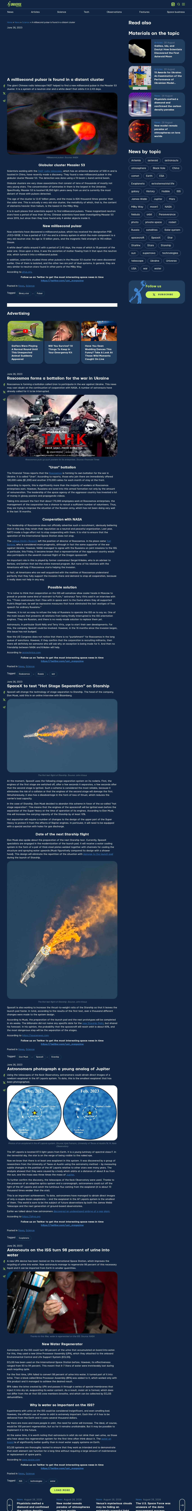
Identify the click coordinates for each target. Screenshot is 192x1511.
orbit (149, 214)
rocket (172, 222)
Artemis (136, 160)
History (150, 191)
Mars (172, 199)
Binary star (24, 294)
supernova (149, 253)
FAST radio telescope (50, 171)
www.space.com (31, 1459)
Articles (35, 12)
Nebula (135, 214)
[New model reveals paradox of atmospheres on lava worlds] (140, 131)
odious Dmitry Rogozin (24, 541)
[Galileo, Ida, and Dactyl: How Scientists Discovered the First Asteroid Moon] (140, 51)
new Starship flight (93, 1023)
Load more (62, 1490)
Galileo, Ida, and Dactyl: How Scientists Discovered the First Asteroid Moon (168, 51)
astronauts (171, 160)
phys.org (27, 272)
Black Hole (159, 168)
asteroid (153, 160)
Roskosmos (24, 674)
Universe (171, 261)
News (10, 12)
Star (170, 237)
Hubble (166, 191)
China (175, 168)
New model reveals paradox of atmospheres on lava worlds (167, 131)
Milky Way (137, 207)
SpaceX (39, 1057)
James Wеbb (139, 199)
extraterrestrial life (163, 183)
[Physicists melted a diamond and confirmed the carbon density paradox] (140, 104)
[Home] (14, 4)
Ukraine (154, 261)
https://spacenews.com (35, 1035)
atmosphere (138, 168)
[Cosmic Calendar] (173, 4)
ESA (161, 176)
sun (133, 253)
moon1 (154, 207)
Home (9, 22)
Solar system (172, 230)
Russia (41, 674)
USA (133, 268)
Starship (55, 1057)
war (53, 674)
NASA (168, 207)
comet (135, 176)
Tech (86, 12)
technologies (36, 1481)
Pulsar (40, 294)
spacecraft (137, 237)
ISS (20, 1481)
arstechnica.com (31, 652)
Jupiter (70, 1175)
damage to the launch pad (98, 854)
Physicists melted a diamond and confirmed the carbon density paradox (167, 104)
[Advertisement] (62, 56)
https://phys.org (31, 1216)
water (52, 1481)
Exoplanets (24, 1238)
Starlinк (135, 245)
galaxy (135, 191)
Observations (114, 12)
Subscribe (165, 295)
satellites (152, 230)
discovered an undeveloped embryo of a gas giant (81, 1211)
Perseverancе (167, 214)
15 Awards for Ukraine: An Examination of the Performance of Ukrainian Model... (168, 77)
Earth (149, 176)
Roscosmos (55, 473)
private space (153, 222)
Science (61, 12)
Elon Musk (23, 1057)
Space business (176, 12)
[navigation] (178, 4)
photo (134, 222)
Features (144, 12)
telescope (137, 261)
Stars (150, 245)
